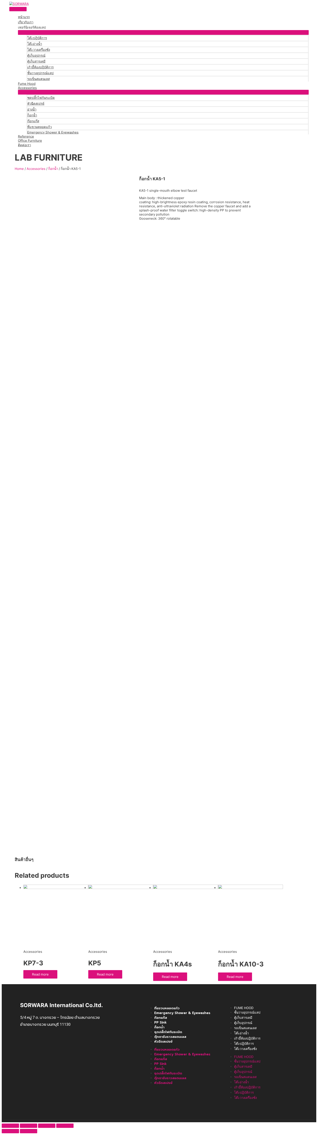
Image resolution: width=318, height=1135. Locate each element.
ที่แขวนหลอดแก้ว (39, 127)
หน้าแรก (24, 17)
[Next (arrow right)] (28, 1131)
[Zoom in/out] (65, 1126)
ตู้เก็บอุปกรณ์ (36, 55)
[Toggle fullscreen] (46, 1126)
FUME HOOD (244, 1008)
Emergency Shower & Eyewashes (53, 132)
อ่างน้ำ (31, 109)
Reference (26, 136)
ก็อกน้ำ (32, 115)
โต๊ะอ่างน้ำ (34, 44)
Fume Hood (26, 84)
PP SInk (160, 1022)
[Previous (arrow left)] (10, 1131)
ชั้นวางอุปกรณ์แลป (40, 73)
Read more (40, 974)
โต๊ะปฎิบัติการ (37, 38)
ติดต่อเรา (24, 145)
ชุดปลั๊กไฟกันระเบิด (41, 98)
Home (19, 169)
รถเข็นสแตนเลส (38, 79)
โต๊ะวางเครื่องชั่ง (38, 50)
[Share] (28, 1126)
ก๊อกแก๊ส (33, 121)
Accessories (27, 88)
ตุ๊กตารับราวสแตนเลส (170, 1036)
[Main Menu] (18, 9)
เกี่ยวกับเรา (25, 22)
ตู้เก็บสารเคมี (36, 61)
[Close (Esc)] (10, 1126)
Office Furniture (30, 140)
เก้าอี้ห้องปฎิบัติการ (40, 67)
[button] (163, 32)
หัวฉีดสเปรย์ (35, 103)
